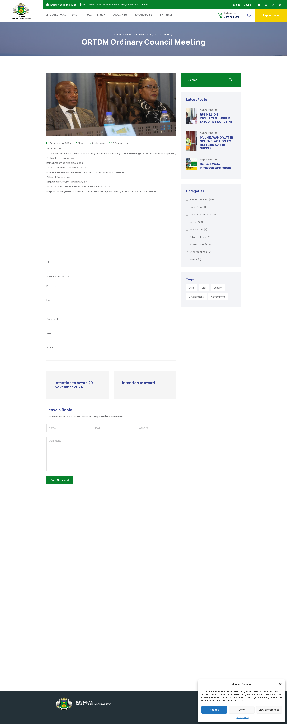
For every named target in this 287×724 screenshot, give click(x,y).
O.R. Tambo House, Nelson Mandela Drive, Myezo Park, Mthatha (115, 4)
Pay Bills (235, 4)
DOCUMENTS (143, 15)
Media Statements (200, 214)
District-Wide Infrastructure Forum (215, 166)
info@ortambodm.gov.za (63, 4)
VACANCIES (120, 15)
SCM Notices (197, 244)
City (204, 287)
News (128, 34)
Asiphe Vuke (99, 143)
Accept (214, 709)
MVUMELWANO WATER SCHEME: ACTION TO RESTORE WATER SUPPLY (216, 142)
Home (117, 34)
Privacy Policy (243, 717)
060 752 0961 (232, 16)
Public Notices (198, 237)
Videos (193, 259)
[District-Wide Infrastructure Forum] (191, 164)
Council (248, 4)
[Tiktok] (280, 4)
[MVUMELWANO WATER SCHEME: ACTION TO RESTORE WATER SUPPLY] (191, 141)
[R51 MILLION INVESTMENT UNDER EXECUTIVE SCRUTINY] (191, 116)
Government (218, 296)
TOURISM (166, 15)
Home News (196, 207)
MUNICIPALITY (55, 15)
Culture (218, 287)
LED (87, 15)
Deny (242, 709)
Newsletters (196, 229)
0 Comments (120, 143)
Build (191, 287)
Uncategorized (198, 252)
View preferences (269, 709)
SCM (74, 15)
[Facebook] (259, 4)
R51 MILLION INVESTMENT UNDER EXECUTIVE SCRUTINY (216, 118)
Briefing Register (199, 199)
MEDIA (101, 15)
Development (196, 296)
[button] (280, 684)
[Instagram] (273, 4)
